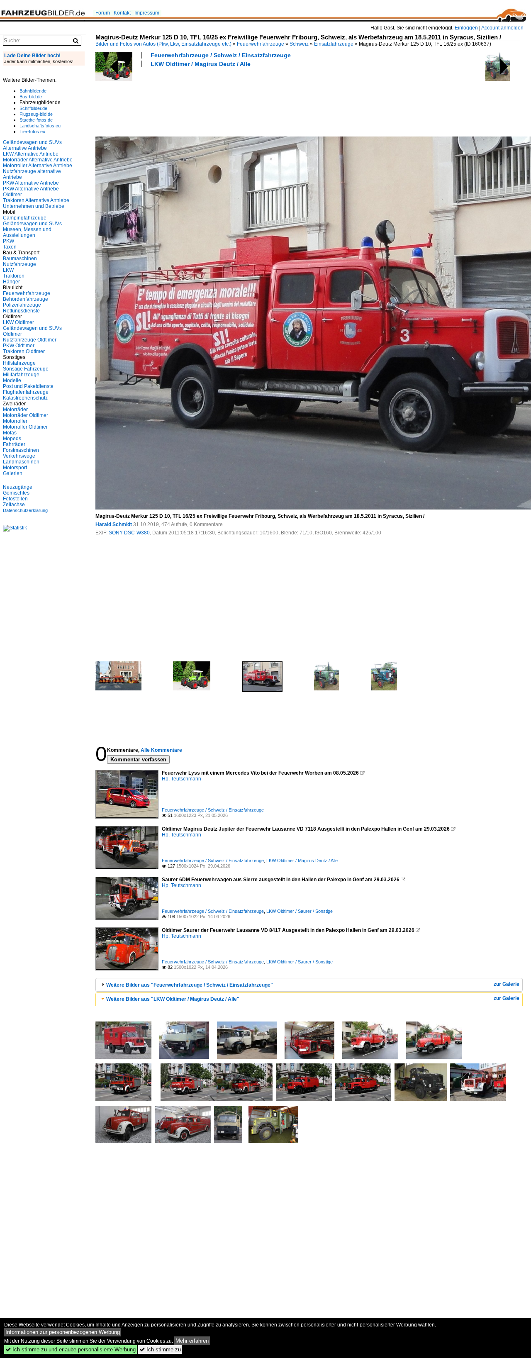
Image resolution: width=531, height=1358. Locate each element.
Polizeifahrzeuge (22, 305)
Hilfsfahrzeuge (19, 363)
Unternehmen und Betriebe (33, 206)
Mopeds (12, 438)
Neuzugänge (17, 487)
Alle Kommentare (161, 750)
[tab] (309, 985)
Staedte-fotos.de (36, 119)
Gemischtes (16, 493)
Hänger (11, 282)
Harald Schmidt (113, 524)
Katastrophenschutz (25, 398)
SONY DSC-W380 (129, 533)
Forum (102, 13)
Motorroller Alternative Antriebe (37, 165)
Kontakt (122, 13)
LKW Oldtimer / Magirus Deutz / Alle (201, 64)
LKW (8, 270)
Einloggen (466, 28)
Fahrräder (14, 444)
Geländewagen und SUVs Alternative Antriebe (32, 145)
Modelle (12, 380)
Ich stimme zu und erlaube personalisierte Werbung (70, 1349)
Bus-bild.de (30, 96)
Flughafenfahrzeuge (26, 392)
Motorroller (15, 421)
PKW (8, 241)
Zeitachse (14, 504)
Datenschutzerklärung (25, 510)
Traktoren (13, 276)
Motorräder (15, 409)
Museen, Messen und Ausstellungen (27, 232)
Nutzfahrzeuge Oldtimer (29, 340)
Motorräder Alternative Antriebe (38, 160)
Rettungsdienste (21, 311)
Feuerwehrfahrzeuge (260, 44)
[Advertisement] (246, 100)
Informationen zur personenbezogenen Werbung (62, 1332)
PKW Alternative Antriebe (31, 183)
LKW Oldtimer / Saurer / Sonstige (299, 911)
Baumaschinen (20, 258)
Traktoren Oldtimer (24, 351)
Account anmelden (502, 28)
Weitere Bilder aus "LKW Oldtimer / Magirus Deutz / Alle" (172, 999)
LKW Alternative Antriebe (30, 154)
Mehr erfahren (192, 1341)
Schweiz (299, 44)
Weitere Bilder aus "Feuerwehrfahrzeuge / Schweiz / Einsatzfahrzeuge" (189, 985)
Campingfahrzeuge (24, 218)
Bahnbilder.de (32, 90)
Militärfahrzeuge (21, 375)
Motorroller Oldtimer (25, 427)
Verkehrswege (19, 456)
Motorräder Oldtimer (25, 415)
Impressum (146, 13)
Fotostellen (15, 499)
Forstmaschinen (21, 450)
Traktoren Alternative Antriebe (36, 200)
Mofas (10, 433)
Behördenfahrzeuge (25, 299)
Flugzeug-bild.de (36, 114)
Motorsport (15, 468)
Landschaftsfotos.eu (40, 125)
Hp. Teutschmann (181, 779)
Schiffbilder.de (33, 108)
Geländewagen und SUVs (32, 224)
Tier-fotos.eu (32, 131)
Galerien (12, 473)
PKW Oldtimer (18, 346)
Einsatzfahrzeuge (333, 44)
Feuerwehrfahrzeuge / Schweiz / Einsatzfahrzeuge (221, 55)
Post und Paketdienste (28, 386)
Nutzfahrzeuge (19, 264)
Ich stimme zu (160, 1349)
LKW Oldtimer (18, 322)
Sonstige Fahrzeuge (26, 369)
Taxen (10, 247)
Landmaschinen (21, 462)
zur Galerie (506, 984)
